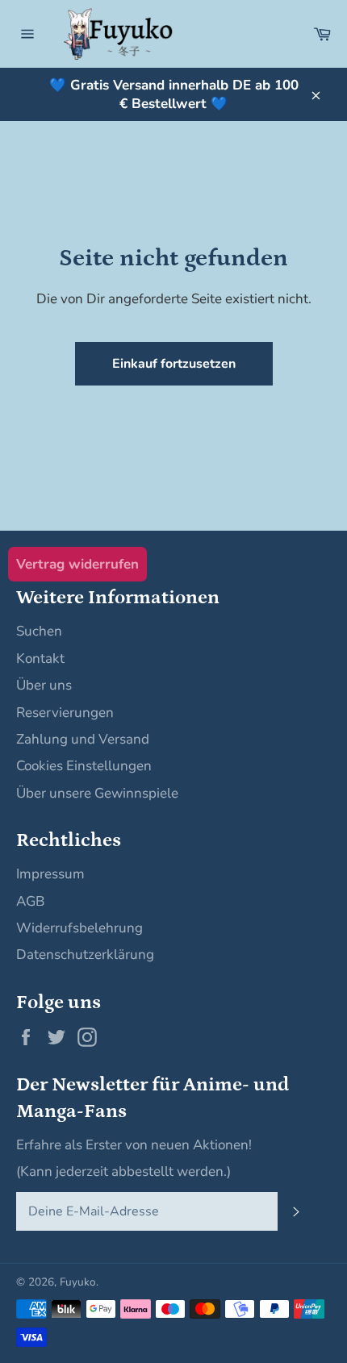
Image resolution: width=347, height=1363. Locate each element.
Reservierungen (65, 712)
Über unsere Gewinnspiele (97, 793)
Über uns (44, 685)
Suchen (39, 631)
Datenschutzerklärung (85, 954)
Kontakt (40, 658)
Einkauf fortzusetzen (174, 364)
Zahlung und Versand (82, 739)
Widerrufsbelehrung (79, 928)
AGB (30, 901)
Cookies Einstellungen (84, 766)
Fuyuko (78, 1282)
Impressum (50, 874)
